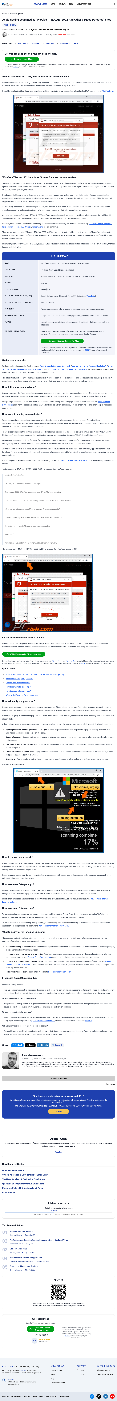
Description (22, 43)
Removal (50, 43)
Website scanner (104, 1370)
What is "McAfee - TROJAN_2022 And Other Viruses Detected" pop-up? (35, 674)
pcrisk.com (23, 1370)
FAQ (76, 43)
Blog (71, 4)
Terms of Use (71, 661)
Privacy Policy (57, 661)
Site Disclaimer (51, 1396)
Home (4, 14)
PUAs (22, 227)
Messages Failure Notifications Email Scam (22, 1188)
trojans (28, 227)
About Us (80, 1374)
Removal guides (40, 4)
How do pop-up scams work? (18, 683)
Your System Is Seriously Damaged (55, 366)
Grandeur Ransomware (13, 1170)
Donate (58, 1111)
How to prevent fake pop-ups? (18, 691)
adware (92, 224)
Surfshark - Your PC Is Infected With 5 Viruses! (67, 369)
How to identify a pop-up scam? (19, 679)
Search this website (105, 1374)
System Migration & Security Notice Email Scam (25, 1175)
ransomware (37, 227)
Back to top (110, 1084)
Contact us (81, 1370)
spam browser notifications (43, 1021)
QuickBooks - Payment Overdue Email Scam (23, 1184)
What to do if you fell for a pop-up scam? (23, 695)
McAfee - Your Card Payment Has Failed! (89, 366)
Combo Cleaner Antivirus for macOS (75, 460)
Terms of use (64, 1396)
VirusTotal (91, 296)
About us (58, 1152)
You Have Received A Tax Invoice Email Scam (23, 1179)
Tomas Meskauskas (16, 34)
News (53, 4)
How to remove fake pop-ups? (18, 687)
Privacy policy (38, 1396)
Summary (36, 43)
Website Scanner (84, 4)
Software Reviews (58, 1383)
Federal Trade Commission (39, 957)
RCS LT (15, 67)
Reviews (62, 4)
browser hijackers (104, 224)
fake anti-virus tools (10, 227)
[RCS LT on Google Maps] (4, 1381)
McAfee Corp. (108, 91)
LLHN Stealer (8, 1192)
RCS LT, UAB (7, 1366)
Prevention (64, 43)
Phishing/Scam (10, 25)
